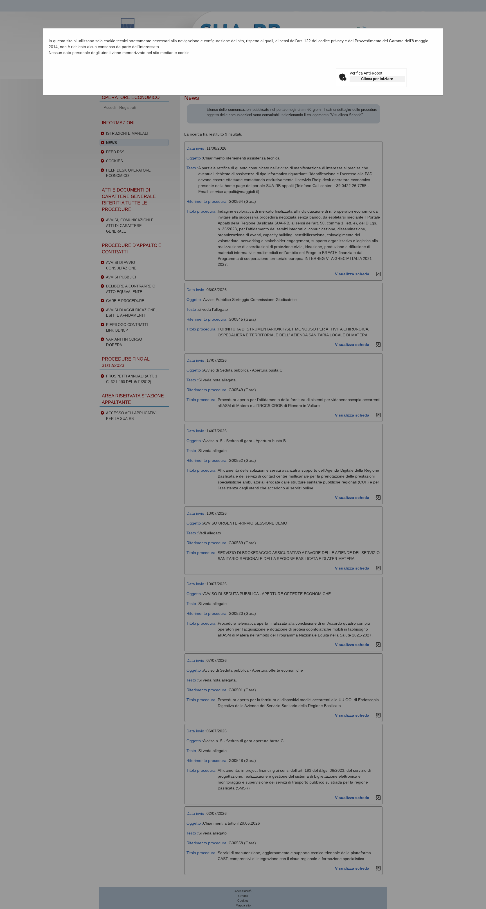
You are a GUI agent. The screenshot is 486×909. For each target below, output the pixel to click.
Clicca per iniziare (377, 78)
